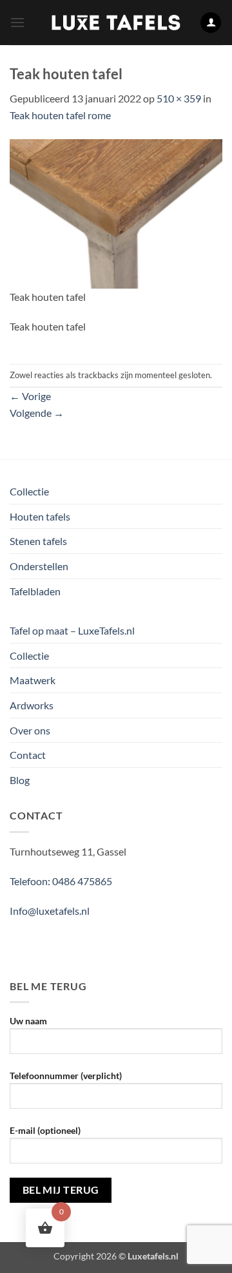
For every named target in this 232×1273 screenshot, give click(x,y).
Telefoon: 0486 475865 (61, 881)
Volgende (37, 413)
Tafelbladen (35, 591)
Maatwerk (32, 680)
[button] (17, 22)
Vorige (30, 396)
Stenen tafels (38, 541)
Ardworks (31, 705)
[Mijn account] (210, 23)
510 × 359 (179, 98)
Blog (20, 780)
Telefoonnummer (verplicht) (66, 1075)
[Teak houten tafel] (116, 212)
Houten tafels (40, 516)
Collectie (29, 491)
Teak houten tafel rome (60, 115)
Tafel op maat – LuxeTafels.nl (72, 630)
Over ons (30, 730)
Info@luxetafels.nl (50, 911)
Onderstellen (39, 566)
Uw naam (28, 1020)
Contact (28, 755)
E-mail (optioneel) (45, 1130)
